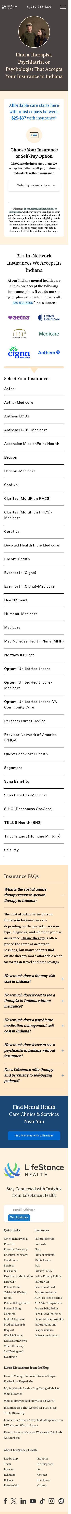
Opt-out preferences (47, 1335)
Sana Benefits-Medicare (26, 795)
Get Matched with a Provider (34, 1136)
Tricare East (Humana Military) (32, 836)
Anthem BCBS (16, 416)
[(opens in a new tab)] (5, 1501)
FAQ (37, 1265)
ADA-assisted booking (48, 1298)
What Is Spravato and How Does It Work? (29, 1400)
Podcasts (40, 1244)
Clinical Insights (44, 1255)
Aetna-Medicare (18, 403)
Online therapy (33, 938)
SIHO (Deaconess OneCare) (28, 809)
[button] (15, 1249)
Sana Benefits (16, 781)
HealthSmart (16, 600)
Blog (37, 1249)
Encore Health (17, 559)
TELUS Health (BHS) (23, 823)
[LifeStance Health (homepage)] (9, 7)
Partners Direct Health (24, 721)
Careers (42, 1485)
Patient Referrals (44, 1238)
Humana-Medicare (20, 614)
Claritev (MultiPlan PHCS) (27, 499)
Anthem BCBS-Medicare (26, 430)
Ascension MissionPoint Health (31, 444)
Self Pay (11, 850)
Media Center (43, 1260)
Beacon (10, 457)
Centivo (11, 485)
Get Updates (19, 1217)
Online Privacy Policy (48, 1276)
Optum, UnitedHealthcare (27, 669)
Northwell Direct (19, 655)
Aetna (9, 389)
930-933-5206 (23, 303)
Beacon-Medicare (20, 471)
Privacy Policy (43, 1271)
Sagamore (13, 768)
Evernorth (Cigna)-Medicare (29, 586)
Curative (12, 532)
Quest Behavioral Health (26, 754)
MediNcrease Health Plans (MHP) (34, 641)
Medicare (12, 628)
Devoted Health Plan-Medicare (31, 545)
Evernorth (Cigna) (20, 573)
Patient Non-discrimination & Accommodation (45, 1287)
